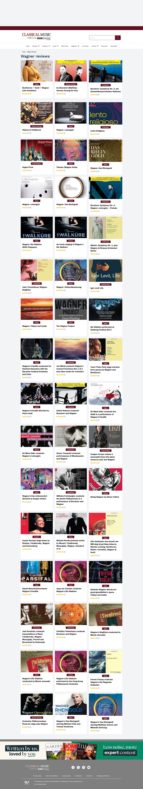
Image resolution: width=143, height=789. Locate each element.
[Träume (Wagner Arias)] (71, 150)
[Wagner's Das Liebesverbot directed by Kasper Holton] (37, 479)
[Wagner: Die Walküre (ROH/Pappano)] (37, 227)
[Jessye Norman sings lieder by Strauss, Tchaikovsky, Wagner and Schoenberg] (37, 523)
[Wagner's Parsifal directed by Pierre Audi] (37, 393)
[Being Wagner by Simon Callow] (105, 479)
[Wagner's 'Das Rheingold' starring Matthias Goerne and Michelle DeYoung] (105, 705)
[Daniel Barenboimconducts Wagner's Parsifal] (37, 571)
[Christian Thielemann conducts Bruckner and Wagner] (71, 614)
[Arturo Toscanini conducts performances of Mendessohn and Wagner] (71, 436)
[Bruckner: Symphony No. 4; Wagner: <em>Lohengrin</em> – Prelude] (105, 188)
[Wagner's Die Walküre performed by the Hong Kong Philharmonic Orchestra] (71, 661)
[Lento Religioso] (105, 113)
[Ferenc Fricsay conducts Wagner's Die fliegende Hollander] (105, 662)
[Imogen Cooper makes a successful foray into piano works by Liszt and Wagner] (105, 437)
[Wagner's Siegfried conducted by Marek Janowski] (105, 615)
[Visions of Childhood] (37, 113)
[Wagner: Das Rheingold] (105, 151)
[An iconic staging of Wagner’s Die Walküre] (71, 227)
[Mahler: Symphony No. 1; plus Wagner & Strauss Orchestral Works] (105, 228)
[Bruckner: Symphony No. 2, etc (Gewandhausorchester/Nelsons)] (105, 71)
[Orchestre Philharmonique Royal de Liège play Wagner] (37, 704)
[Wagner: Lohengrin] (71, 113)
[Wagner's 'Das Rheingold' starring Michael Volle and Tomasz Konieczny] (71, 704)
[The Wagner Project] (71, 309)
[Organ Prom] (37, 150)
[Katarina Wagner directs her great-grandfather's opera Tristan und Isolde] (105, 572)
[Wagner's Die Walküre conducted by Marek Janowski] (37, 661)
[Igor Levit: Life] (105, 270)
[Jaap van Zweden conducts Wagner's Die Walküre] (71, 571)
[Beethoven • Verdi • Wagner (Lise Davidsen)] (37, 71)
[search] (118, 38)
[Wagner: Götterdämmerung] (71, 270)
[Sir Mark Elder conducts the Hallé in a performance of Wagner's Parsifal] (105, 394)
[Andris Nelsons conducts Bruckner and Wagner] (71, 393)
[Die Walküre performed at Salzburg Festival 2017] (105, 310)
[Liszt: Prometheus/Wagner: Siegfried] (37, 270)
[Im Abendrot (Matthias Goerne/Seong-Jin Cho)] (71, 71)
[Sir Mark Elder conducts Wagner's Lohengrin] (37, 436)
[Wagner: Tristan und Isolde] (37, 309)
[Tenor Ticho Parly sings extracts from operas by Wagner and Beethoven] (105, 349)
